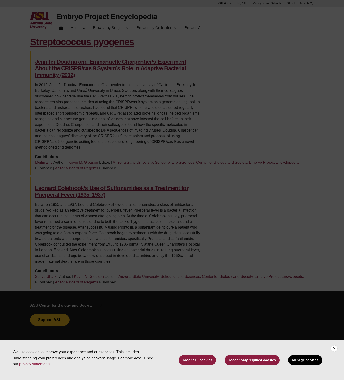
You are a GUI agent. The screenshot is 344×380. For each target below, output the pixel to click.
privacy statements (34, 364)
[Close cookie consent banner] (334, 348)
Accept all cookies (197, 360)
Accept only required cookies (252, 360)
